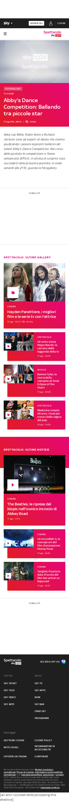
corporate (41, 756)
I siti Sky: (8, 675)
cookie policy (43, 740)
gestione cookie (14, 740)
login (61, 23)
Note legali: (10, 732)
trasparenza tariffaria (31, 774)
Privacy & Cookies (25, 772)
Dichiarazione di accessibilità (45, 748)
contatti (60, 774)
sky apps (40, 690)
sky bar (39, 704)
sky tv (39, 683)
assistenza (48, 774)
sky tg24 (9, 690)
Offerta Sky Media (15, 756)
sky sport (10, 683)
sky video (10, 697)
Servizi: (38, 675)
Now (37, 697)
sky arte (9, 704)
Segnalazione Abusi (50, 787)
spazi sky (40, 711)
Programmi (42, 718)
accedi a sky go (50, 661)
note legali (11, 747)
